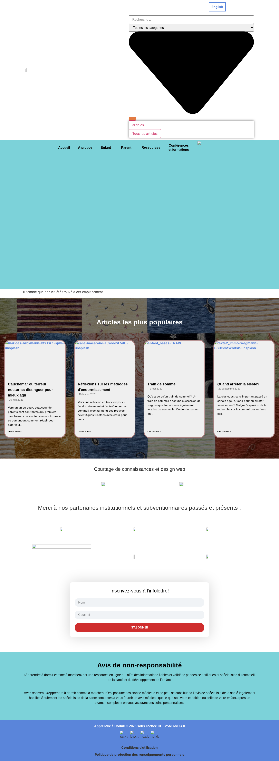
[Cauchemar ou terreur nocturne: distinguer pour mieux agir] (35, 357)
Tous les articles (144, 133)
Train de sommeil (162, 384)
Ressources (151, 147)
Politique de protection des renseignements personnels (139, 754)
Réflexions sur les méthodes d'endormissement (103, 387)
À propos (85, 147)
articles (138, 125)
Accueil (64, 147)
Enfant (106, 147)
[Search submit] (132, 119)
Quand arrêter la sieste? (238, 384)
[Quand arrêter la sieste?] (244, 357)
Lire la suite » (15, 431)
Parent (126, 147)
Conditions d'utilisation (139, 747)
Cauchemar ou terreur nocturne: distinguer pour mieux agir (30, 389)
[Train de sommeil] (174, 357)
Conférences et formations (179, 147)
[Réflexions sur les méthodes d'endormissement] (105, 357)
